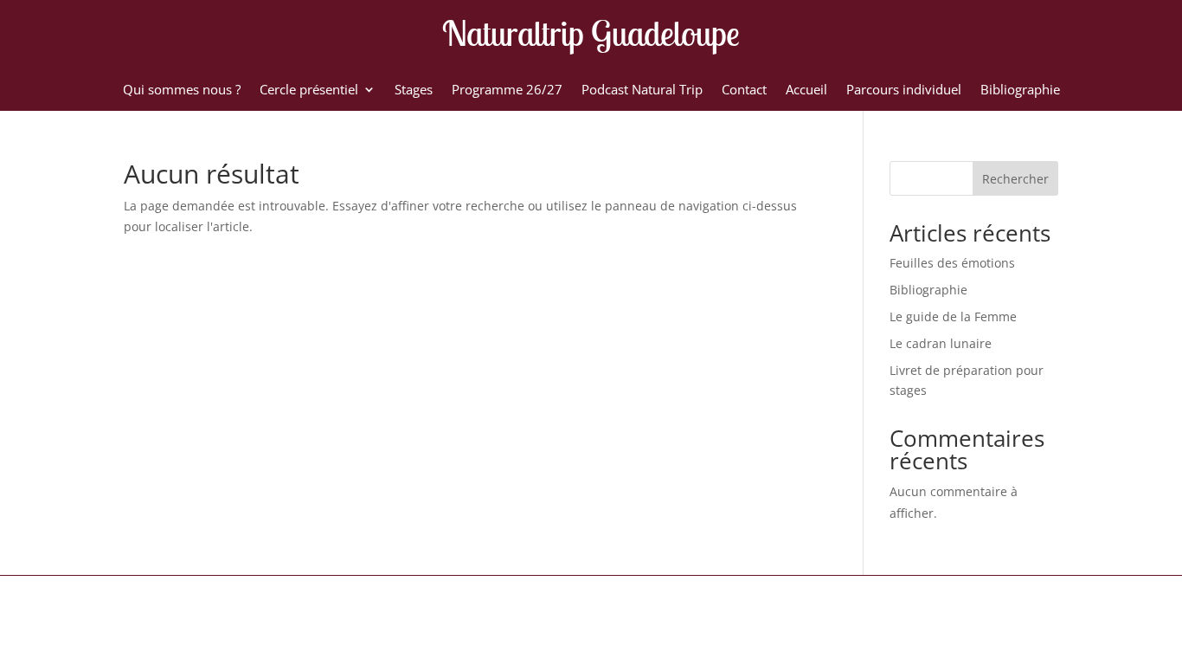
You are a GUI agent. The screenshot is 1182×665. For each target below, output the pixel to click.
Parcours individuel (903, 90)
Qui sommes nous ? (182, 90)
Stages (414, 90)
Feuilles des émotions (952, 263)
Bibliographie (1020, 90)
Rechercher (1015, 179)
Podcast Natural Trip (642, 90)
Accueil (806, 90)
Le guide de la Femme (953, 316)
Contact (744, 90)
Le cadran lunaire (941, 343)
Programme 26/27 (507, 90)
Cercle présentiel (309, 90)
